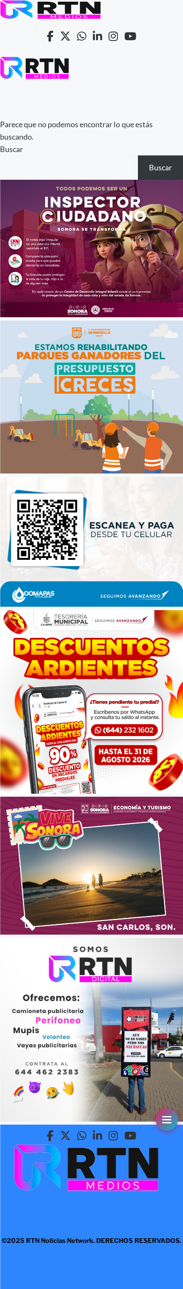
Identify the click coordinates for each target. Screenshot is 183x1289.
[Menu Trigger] (167, 1119)
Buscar (11, 149)
